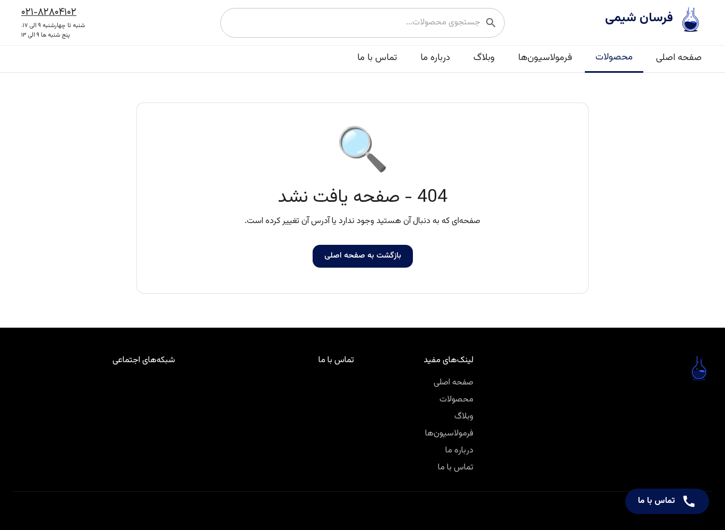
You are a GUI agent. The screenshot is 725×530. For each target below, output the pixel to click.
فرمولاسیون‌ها (545, 57)
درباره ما (435, 57)
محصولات (614, 57)
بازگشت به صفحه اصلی (362, 256)
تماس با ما (377, 57)
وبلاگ (484, 57)
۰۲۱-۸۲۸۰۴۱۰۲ (48, 12)
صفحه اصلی (679, 57)
